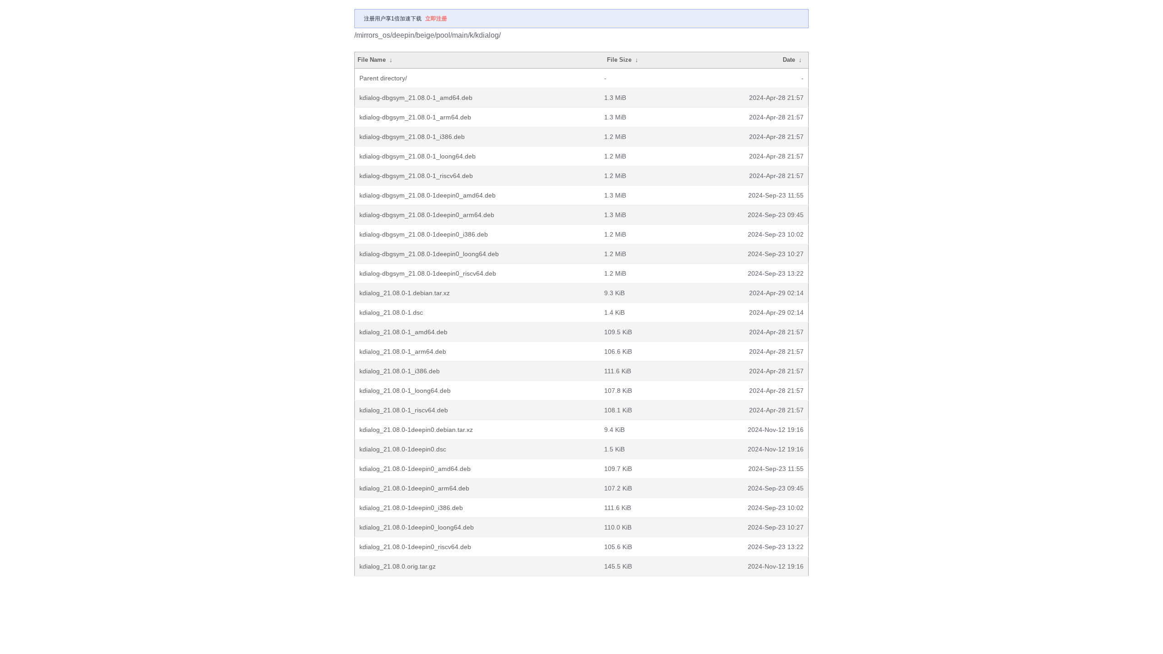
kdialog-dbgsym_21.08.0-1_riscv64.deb (416, 175)
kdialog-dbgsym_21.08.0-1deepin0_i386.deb (423, 234)
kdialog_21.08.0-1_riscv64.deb (403, 410)
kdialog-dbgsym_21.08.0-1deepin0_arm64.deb (426, 214)
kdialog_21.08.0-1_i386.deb (399, 371)
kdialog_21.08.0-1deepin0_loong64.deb (416, 527)
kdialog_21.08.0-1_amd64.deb (403, 332)
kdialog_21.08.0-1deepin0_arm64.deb (414, 488)
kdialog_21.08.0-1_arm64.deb (402, 351)
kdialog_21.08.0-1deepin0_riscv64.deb (415, 546)
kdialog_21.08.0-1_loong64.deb (405, 390)
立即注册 (436, 18)
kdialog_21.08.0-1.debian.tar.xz (404, 293)
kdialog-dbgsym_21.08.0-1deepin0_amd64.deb (427, 195)
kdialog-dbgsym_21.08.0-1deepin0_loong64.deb (429, 254)
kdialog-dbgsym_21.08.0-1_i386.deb (412, 136)
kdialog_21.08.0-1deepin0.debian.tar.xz (416, 429)
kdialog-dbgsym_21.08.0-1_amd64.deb (415, 97)
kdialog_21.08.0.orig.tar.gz (397, 566)
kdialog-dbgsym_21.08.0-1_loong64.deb (417, 156)
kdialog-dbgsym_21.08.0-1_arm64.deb (415, 117)
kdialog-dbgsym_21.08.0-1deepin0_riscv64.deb (427, 273)
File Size (619, 59)
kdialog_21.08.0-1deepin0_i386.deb (411, 507)
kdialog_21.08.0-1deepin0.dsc (402, 449)
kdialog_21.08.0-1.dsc (391, 312)
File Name (372, 59)
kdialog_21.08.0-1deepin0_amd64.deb (415, 468)
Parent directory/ (383, 78)
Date (789, 59)
